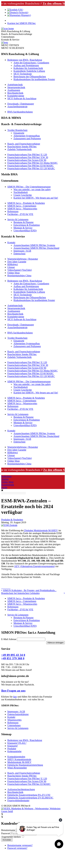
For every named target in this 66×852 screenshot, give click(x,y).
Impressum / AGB (22, 250)
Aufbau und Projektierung (26, 65)
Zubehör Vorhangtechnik (19, 149)
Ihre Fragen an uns (13, 690)
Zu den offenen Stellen (49, 3)
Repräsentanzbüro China (19, 275)
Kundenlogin (7, 484)
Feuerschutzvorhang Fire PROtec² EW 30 (27, 157)
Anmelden (6, 840)
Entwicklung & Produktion (27, 225)
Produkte (11, 748)
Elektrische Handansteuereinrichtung (25, 765)
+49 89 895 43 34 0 (13, 655)
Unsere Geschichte (23, 195)
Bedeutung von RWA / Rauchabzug (24, 60)
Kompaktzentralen (16, 756)
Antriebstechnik (15, 84)
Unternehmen (14, 725)
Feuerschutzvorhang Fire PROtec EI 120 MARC (31, 168)
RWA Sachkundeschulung (20, 111)
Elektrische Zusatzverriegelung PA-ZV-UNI (28, 795)
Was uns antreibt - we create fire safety (32, 189)
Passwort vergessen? (17, 848)
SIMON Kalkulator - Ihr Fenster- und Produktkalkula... (29, 590)
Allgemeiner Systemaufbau (27, 135)
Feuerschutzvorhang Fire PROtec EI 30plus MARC (32, 163)
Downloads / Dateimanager (20, 103)
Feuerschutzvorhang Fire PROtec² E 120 (27, 154)
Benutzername (8, 830)
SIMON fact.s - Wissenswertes (22, 208)
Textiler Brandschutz (17, 130)
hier (15, 696)
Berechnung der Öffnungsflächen (30, 76)
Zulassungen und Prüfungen (27, 138)
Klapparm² (12, 745)
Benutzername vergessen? (20, 845)
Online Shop (13, 272)
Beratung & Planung (23, 222)
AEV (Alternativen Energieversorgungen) (34, 566)
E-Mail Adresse (9, 639)
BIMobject (12, 264)
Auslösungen (13, 90)
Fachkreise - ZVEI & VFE (20, 214)
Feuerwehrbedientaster (18, 800)
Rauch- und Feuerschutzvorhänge (23, 143)
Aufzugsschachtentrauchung (21, 789)
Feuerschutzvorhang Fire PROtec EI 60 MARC (30, 165)
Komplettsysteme (15, 95)
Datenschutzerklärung (18, 714)
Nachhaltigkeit (21, 192)
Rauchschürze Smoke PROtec (22, 146)
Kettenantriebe (14, 751)
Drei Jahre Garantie (16, 261)
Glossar (11, 267)
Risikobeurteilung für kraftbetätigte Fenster (34, 79)
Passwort (6, 833)
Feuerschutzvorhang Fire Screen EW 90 (26, 160)
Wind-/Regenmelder (17, 767)
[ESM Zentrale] (9, 525)
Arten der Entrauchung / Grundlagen (31, 62)
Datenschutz (19, 253)
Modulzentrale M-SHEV (19, 762)
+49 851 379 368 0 (12, 658)
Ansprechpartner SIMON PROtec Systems (34, 245)
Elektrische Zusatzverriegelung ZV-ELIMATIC (30, 797)
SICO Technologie (23, 73)
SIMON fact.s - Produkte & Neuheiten (26, 203)
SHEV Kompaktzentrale (19, 759)
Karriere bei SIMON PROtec (21, 23)
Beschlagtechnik (15, 93)
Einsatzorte (19, 133)
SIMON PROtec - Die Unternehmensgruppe (29, 186)
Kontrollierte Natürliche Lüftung (29, 71)
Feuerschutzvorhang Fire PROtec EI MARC (29, 784)
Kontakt (11, 242)
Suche (4, 487)
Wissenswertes (14, 720)
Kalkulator (6, 476)
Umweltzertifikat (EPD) (25, 230)
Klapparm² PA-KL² (16, 743)
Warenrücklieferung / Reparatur (22, 259)
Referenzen (12, 211)
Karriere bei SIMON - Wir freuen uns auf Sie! (36, 198)
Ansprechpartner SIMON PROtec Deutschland (36, 248)
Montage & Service (23, 227)
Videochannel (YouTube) (19, 270)
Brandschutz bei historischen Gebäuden (20, 593)
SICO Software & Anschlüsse (21, 98)
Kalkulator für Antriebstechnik (28, 68)
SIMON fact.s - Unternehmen (21, 206)
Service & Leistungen (17, 219)
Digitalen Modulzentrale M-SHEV (41, 530)
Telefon (5, 479)
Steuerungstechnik (16, 87)
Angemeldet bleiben (11, 836)
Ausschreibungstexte (17, 106)
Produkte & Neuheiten (12, 519)
